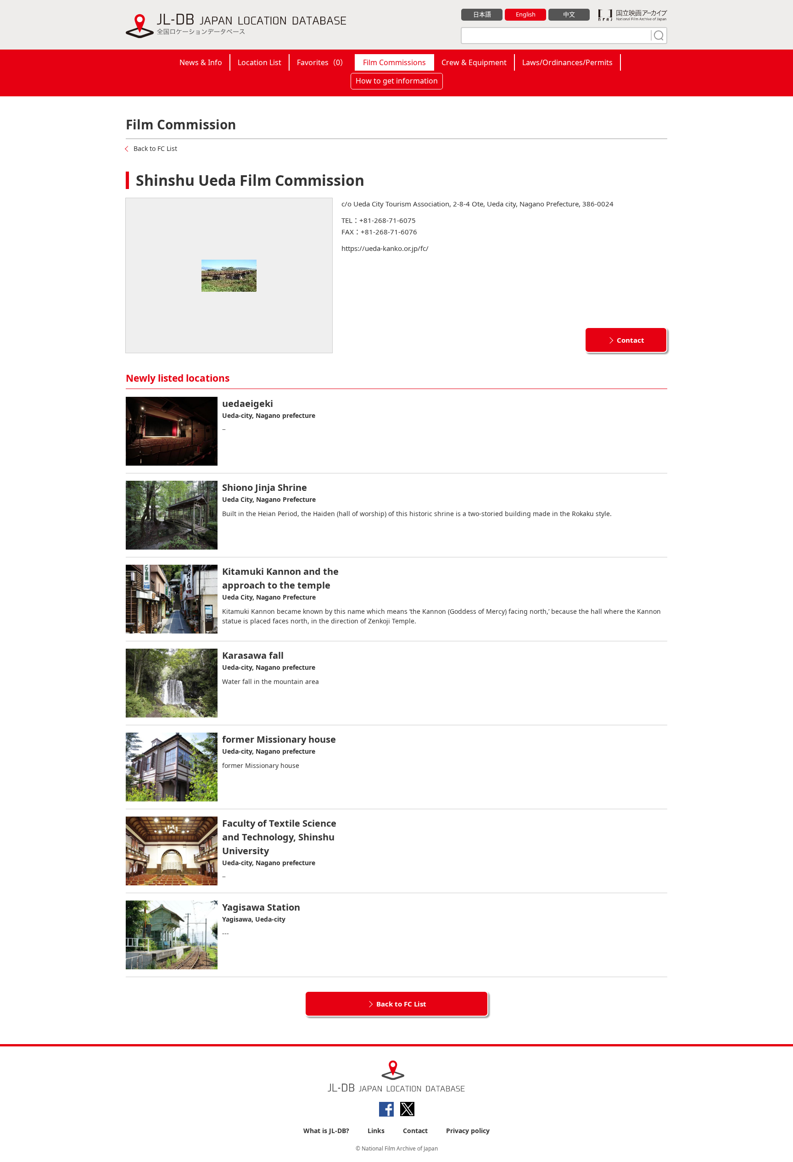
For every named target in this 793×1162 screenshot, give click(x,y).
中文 (569, 14)
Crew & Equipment (474, 62)
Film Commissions (394, 62)
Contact (630, 340)
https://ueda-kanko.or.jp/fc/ (385, 248)
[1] (657, 35)
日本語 (482, 14)
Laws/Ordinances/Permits (567, 62)
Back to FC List (155, 148)
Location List (259, 62)
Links (376, 1130)
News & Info (200, 62)
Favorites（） (322, 62)
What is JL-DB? (326, 1130)
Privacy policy (468, 1130)
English (526, 14)
